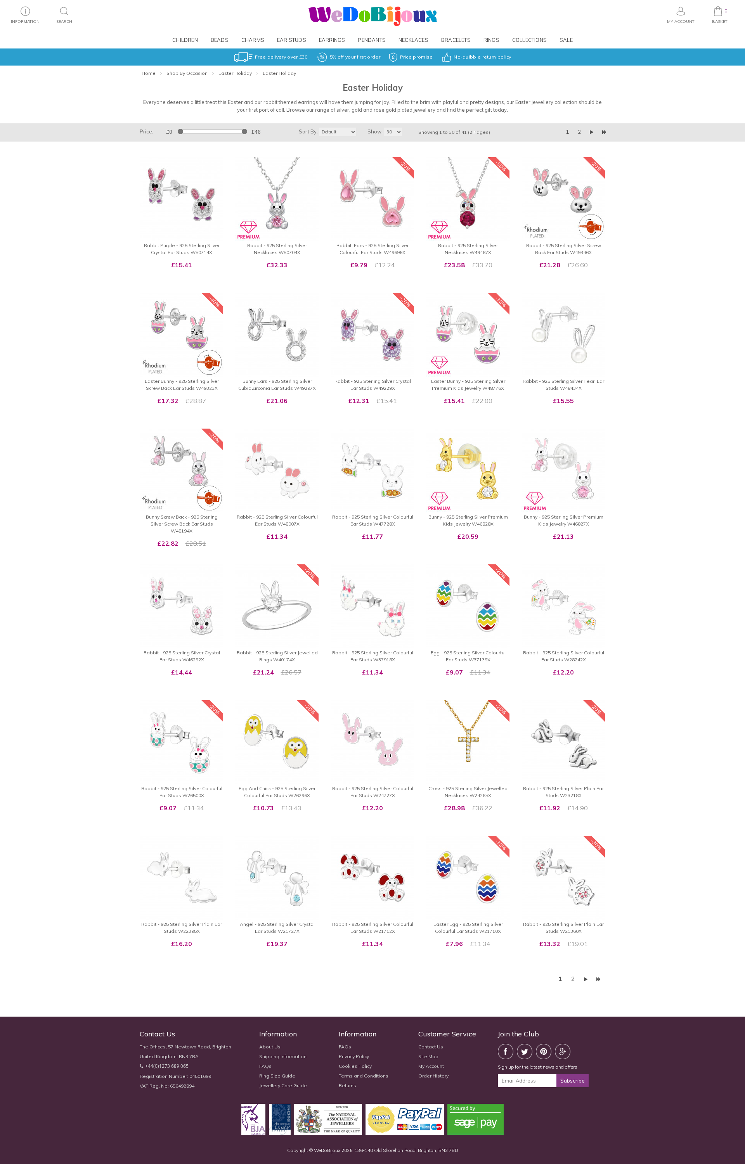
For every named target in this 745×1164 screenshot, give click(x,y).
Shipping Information (283, 1056)
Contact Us (430, 1047)
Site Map (428, 1056)
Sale (566, 40)
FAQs (265, 1066)
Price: (146, 131)
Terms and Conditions (363, 1076)
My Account (431, 1066)
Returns (347, 1085)
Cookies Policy (355, 1066)
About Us (270, 1047)
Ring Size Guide (277, 1076)
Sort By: (308, 131)
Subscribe (572, 1080)
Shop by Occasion (187, 73)
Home (149, 73)
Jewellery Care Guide (283, 1085)
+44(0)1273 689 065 (167, 1066)
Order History (433, 1076)
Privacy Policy (354, 1056)
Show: (375, 131)
